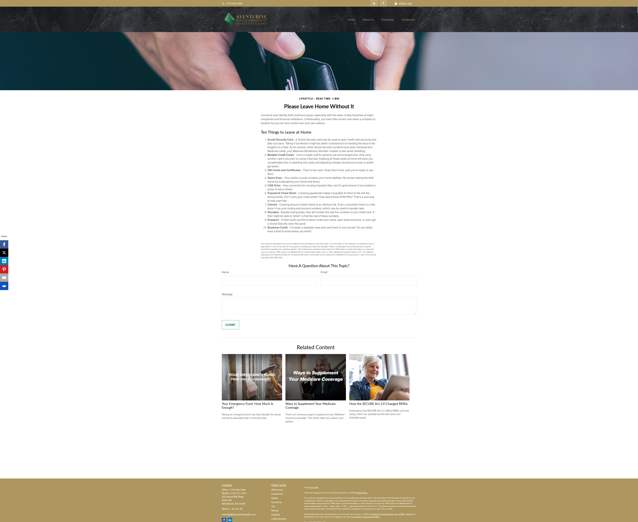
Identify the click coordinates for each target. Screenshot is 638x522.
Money (274, 510)
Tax (273, 506)
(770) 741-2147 (238, 493)
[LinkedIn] (374, 3)
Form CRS (314, 487)
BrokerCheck (362, 492)
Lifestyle (275, 514)
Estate (274, 498)
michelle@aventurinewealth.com (239, 514)
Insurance (276, 502)
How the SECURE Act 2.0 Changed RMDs (378, 404)
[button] (351, 19)
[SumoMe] (4, 286)
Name (225, 272)
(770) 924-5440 (234, 3)
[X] (4, 253)
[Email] (4, 277)
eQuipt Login (405, 3)
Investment (277, 493)
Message (227, 294)
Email (324, 272)
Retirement (277, 489)
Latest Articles (278, 518)
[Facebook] (383, 3)
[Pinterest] (4, 269)
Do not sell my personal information (365, 516)
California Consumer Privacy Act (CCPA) (388, 514)
